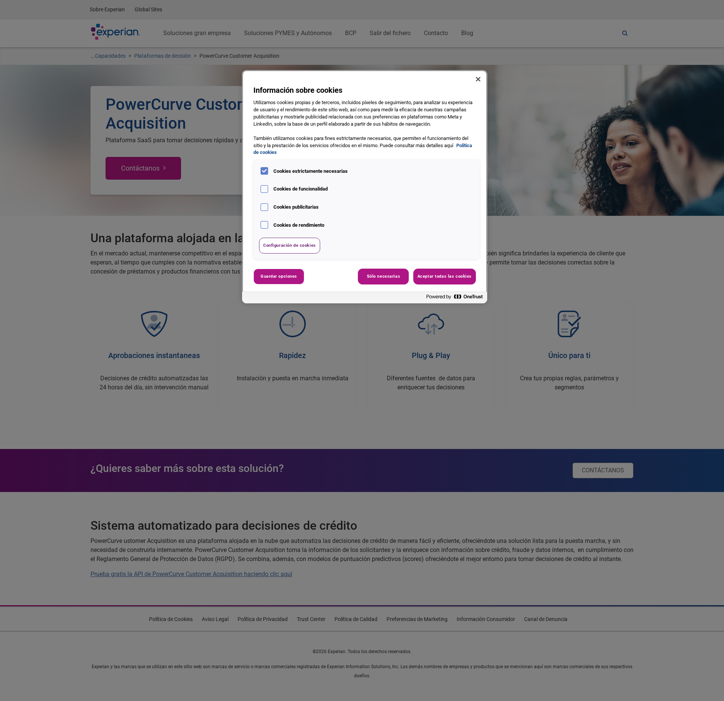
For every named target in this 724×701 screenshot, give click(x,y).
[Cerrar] (478, 79)
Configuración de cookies (289, 245)
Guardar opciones (279, 276)
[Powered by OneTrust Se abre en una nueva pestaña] (454, 298)
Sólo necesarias (383, 276)
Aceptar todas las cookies (444, 276)
